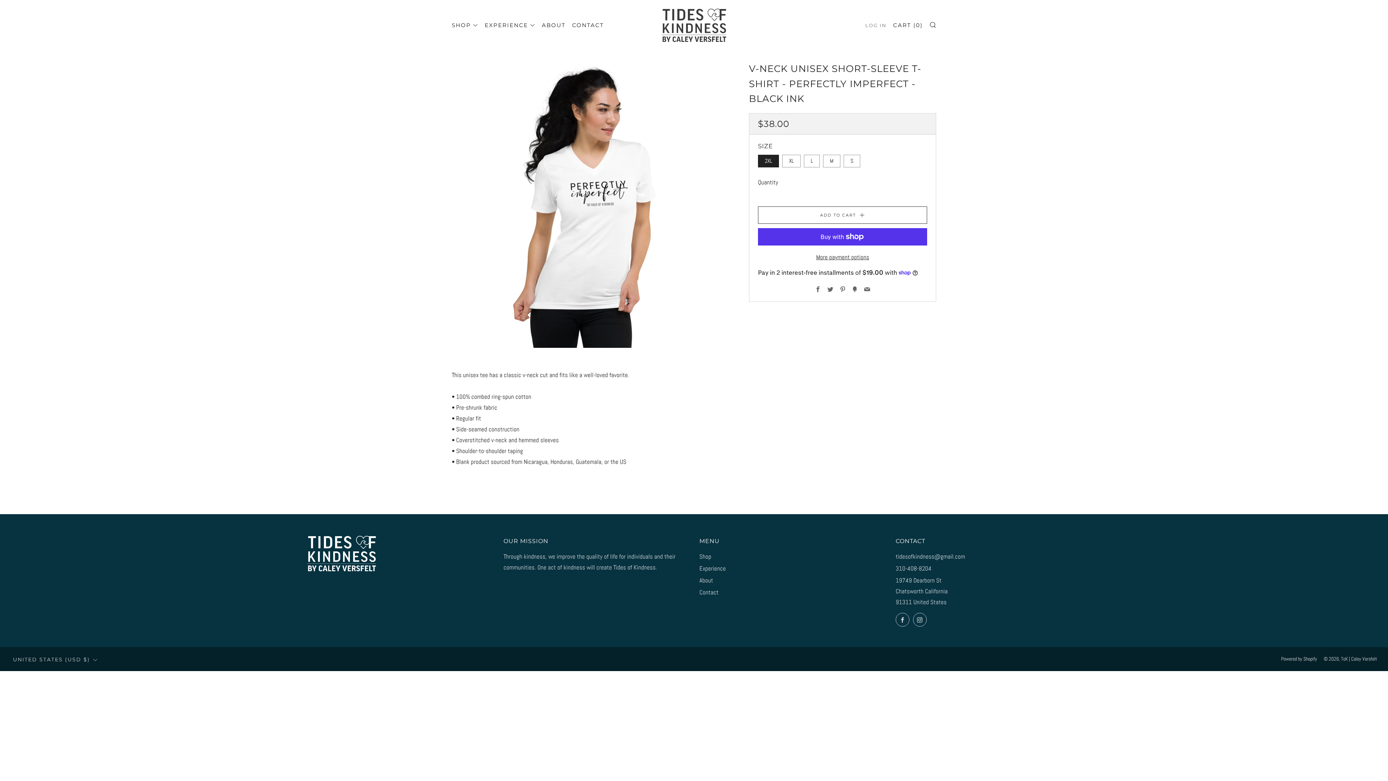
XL (791, 161)
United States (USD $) (51, 659)
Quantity (768, 182)
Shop (461, 25)
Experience (506, 25)
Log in (876, 25)
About (554, 25)
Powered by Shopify (1299, 659)
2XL (768, 161)
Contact (588, 25)
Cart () (908, 25)
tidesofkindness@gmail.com (930, 556)
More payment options (842, 257)
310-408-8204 (913, 568)
